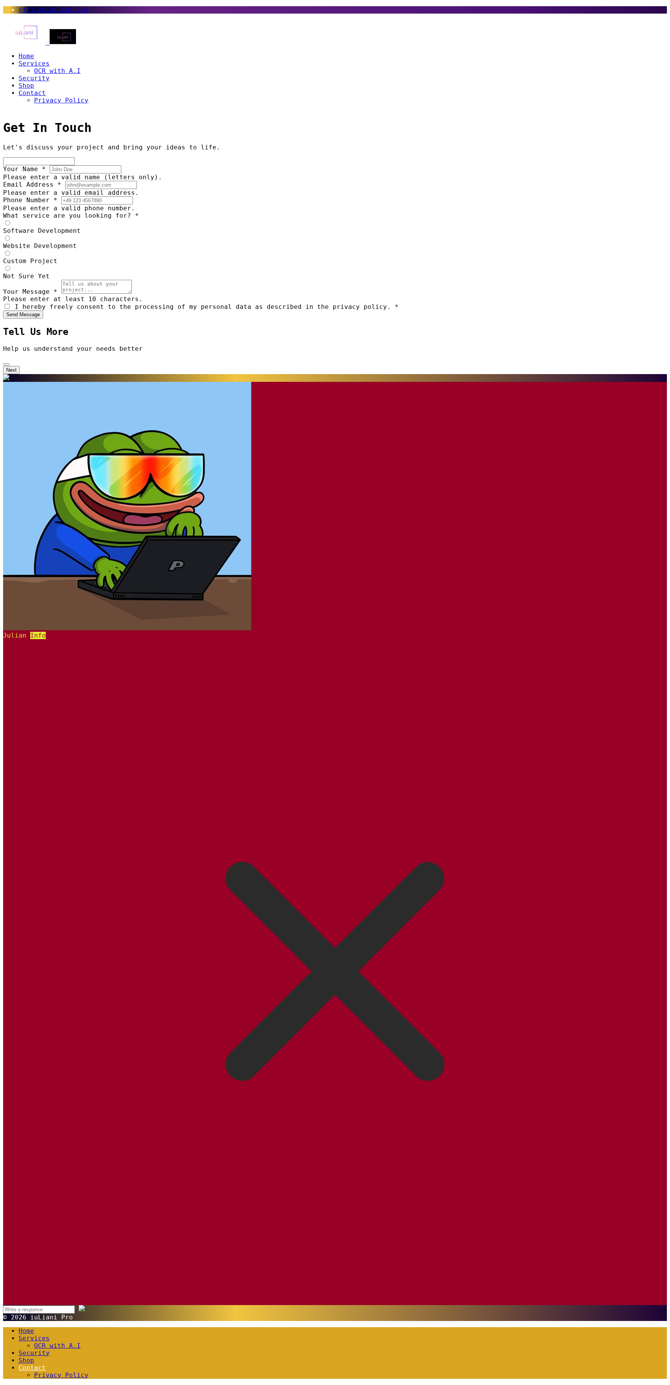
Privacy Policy (61, 100)
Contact (32, 93)
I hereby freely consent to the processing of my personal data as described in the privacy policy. (207, 306)
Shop (26, 85)
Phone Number (30, 200)
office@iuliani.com (53, 10)
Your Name (24, 169)
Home (26, 56)
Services (34, 63)
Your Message (30, 291)
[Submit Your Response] (82, 1309)
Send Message (23, 314)
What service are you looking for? (71, 215)
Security (34, 78)
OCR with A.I (57, 71)
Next (11, 370)
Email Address (32, 184)
